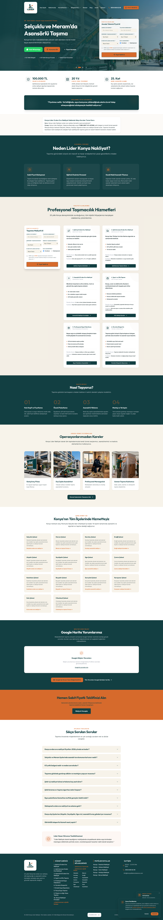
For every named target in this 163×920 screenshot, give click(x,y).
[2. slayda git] (78, 67)
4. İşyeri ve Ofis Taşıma (61, 878)
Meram (84, 873)
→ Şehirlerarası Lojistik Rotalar (79, 869)
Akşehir (75, 877)
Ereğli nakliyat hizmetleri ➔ (121, 548)
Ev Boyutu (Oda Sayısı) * (108, 40)
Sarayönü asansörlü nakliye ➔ (93, 589)
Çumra (75, 880)
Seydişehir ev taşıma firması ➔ (64, 568)
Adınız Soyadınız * (107, 27)
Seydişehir (85, 877)
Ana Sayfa (43, 7)
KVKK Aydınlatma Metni (149, 907)
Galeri (96, 7)
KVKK (111, 47)
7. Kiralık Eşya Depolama (61, 888)
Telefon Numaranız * (126, 27)
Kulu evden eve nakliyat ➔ (34, 609)
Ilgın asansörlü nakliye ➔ (91, 568)
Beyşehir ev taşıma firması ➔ (64, 589)
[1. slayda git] (76, 67)
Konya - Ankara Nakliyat (101, 867)
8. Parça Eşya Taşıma (60, 890)
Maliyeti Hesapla (81, 711)
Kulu (83, 884)
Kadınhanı (85, 886)
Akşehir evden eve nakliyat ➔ (34, 568)
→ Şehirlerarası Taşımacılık (80, 866)
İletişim (103, 7)
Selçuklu (75, 873)
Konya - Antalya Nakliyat (101, 872)
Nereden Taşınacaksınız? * (109, 34)
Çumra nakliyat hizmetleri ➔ (121, 568)
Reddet (147, 914)
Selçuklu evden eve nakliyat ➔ (35, 548)
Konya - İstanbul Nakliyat (101, 864)
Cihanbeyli (76, 886)
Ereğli (83, 875)
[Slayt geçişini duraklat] (86, 67)
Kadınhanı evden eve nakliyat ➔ (35, 589)
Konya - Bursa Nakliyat (100, 875)
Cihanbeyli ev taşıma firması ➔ (64, 609)
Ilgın (74, 884)
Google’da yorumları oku (81, 667)
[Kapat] (159, 893)
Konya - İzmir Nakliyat (100, 870)
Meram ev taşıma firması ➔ (63, 548)
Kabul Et (154, 914)
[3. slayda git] (81, 67)
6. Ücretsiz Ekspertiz (60, 885)
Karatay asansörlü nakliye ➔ (92, 548)
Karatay (75, 875)
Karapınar (76, 882)
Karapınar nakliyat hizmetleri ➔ (122, 589)
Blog (91, 7)
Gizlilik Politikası (136, 907)
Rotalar (85, 7)
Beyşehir (84, 882)
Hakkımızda (52, 7)
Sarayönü (84, 880)
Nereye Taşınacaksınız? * (127, 34)
